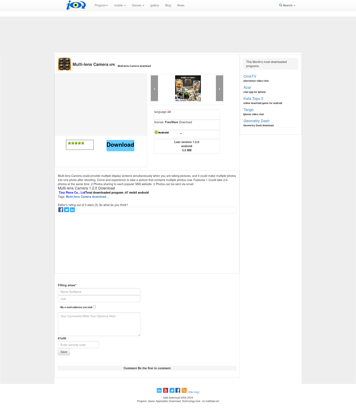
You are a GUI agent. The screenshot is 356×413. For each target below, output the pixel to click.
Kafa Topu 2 (253, 98)
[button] (154, 88)
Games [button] (137, 5)
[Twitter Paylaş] (67, 211)
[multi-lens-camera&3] (76, 143)
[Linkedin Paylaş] (73, 211)
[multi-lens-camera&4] (79, 143)
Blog (168, 5)
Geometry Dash (256, 120)
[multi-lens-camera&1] (69, 143)
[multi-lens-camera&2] (72, 143)
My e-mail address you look (76, 307)
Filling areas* (67, 285)
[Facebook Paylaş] (61, 211)
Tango (249, 109)
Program (100, 5)
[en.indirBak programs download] (76, 5)
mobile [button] (119, 5)
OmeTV (250, 76)
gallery (154, 5)
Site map (194, 392)
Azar (247, 87)
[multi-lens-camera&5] (82, 143)
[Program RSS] (184, 392)
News (180, 5)
